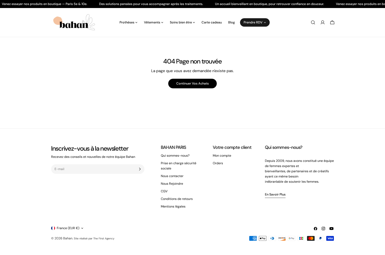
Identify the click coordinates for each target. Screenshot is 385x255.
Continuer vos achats (192, 83)
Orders (218, 163)
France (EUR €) (68, 228)
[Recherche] (313, 22)
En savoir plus (275, 194)
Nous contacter (172, 176)
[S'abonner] (140, 169)
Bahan (67, 238)
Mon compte (222, 155)
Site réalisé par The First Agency (94, 238)
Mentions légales (173, 206)
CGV (164, 191)
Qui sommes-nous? (175, 155)
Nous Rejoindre (172, 183)
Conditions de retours (177, 199)
